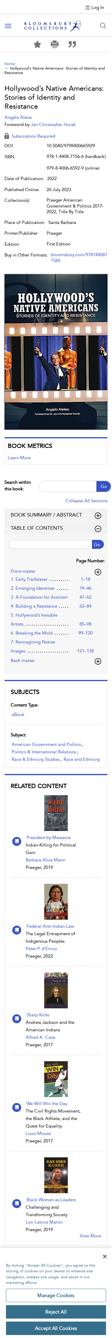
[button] (55, 44)
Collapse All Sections (86, 500)
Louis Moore (38, 1133)
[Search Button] (103, 26)
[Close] (104, 1256)
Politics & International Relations (44, 752)
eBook (18, 714)
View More (90, 1236)
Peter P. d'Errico (41, 948)
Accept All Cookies (56, 1328)
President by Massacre (49, 837)
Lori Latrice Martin (44, 1222)
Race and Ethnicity (82, 759)
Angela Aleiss (18, 117)
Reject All (56, 1312)
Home (9, 64)
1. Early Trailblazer (29, 579)
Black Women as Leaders (51, 1199)
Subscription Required (32, 136)
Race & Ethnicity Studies (35, 759)
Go (104, 486)
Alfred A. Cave (40, 1037)
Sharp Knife (38, 1015)
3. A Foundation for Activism (39, 597)
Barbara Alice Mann (45, 860)
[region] (56, 1293)
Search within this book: (17, 485)
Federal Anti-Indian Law (50, 926)
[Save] (37, 44)
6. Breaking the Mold (32, 633)
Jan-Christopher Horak (53, 124)
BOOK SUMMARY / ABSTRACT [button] (46, 515)
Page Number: (90, 560)
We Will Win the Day (47, 1103)
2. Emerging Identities (32, 588)
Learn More (19, 457)
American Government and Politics (46, 744)
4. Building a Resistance (34, 606)
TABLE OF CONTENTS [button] (37, 528)
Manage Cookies (55, 1295)
